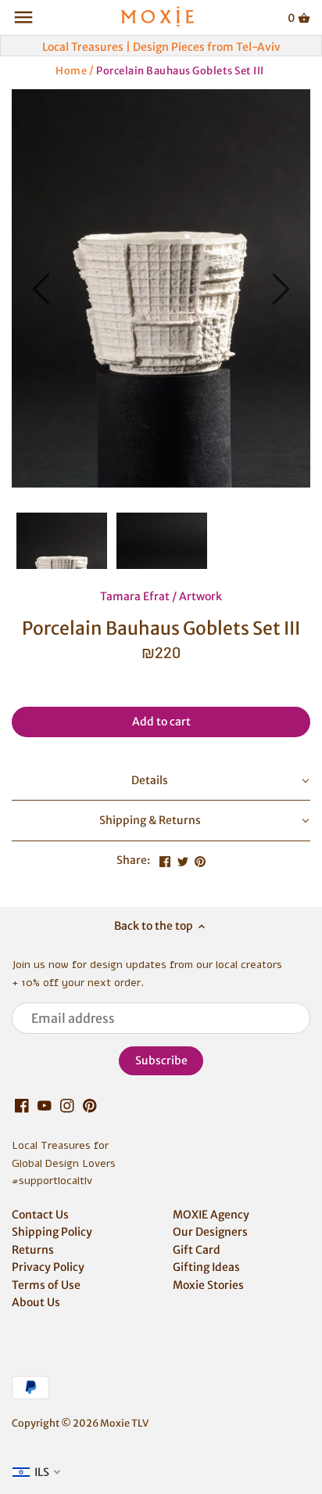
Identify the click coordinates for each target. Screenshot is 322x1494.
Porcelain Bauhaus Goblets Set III (180, 70)
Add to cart (161, 722)
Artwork (200, 596)
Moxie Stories (208, 1285)
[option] (161, 288)
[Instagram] (67, 1105)
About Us (36, 1302)
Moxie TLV (124, 1423)
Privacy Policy (48, 1267)
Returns (33, 1250)
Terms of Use (46, 1285)
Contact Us (40, 1215)
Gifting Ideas (206, 1267)
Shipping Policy (52, 1232)
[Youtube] (45, 1105)
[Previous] (43, 288)
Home (71, 70)
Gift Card (196, 1250)
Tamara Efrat (135, 596)
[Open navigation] (23, 17)
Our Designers (210, 1232)
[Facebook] (22, 1105)
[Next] (279, 288)
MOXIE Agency (211, 1215)
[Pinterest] (90, 1105)
